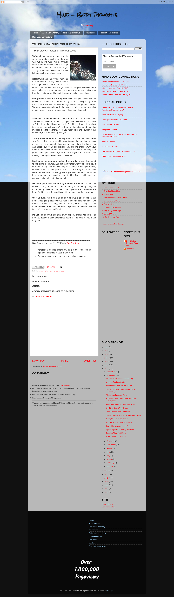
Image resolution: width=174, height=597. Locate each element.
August (110, 448)
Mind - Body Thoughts (87, 14)
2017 (106, 358)
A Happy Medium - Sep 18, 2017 (115, 88)
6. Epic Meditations (109, 204)
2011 (106, 478)
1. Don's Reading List (110, 188)
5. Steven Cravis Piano (111, 201)
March (109, 459)
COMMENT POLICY (44, 296)
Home (35, 33)
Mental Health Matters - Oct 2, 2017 (116, 82)
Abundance (90, 33)
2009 (106, 485)
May (109, 456)
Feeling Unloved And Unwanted (114, 120)
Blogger (110, 591)
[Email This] (33, 267)
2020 (106, 347)
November (111, 375)
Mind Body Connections (42, 37)
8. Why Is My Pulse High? (112, 211)
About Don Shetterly (50, 33)
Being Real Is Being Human (117, 419)
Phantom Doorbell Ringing (112, 115)
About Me (93, 540)
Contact (92, 543)
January (110, 466)
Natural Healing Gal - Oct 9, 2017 (115, 85)
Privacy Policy (107, 504)
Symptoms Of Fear (109, 130)
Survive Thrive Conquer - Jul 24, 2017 (117, 95)
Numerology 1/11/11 (110, 146)
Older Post (90, 360)
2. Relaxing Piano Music (111, 191)
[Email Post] (60, 267)
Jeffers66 (130, 249)
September (111, 445)
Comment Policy (108, 507)
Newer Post (38, 360)
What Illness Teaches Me (116, 437)
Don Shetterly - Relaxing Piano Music (132, 243)
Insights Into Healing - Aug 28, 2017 (116, 91)
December (111, 372)
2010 (106, 481)
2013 (106, 471)
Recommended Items (109, 33)
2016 (106, 361)
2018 (106, 354)
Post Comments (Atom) (52, 366)
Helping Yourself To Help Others (119, 422)
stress (41, 271)
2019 (106, 351)
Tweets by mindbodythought (113, 224)
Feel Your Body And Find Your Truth (120, 404)
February (111, 463)
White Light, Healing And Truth (114, 156)
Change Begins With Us (115, 382)
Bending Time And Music (116, 433)
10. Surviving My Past (110, 217)
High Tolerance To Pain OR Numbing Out (118, 151)
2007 (106, 492)
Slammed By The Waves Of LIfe (119, 386)
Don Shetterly (73, 243)
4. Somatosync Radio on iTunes (114, 198)
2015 (106, 365)
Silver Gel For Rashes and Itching (119, 379)
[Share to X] (38, 267)
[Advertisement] (122, 297)
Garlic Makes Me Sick (110, 125)
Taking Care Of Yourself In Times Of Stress (123, 415)
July (108, 452)
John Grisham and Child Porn (118, 412)
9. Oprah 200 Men (109, 214)
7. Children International (111, 207)
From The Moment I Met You (118, 426)
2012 (106, 474)
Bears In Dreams (108, 142)
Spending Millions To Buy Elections (120, 429)
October (110, 441)
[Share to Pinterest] (43, 267)
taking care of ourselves (54, 271)
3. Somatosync (108, 194)
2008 (106, 489)
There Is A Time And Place (116, 395)
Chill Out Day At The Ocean (117, 408)
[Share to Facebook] (40, 267)
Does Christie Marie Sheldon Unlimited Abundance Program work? (117, 109)
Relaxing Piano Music (72, 33)
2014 (106, 369)
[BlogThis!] (36, 267)
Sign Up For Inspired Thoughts (118, 56)
